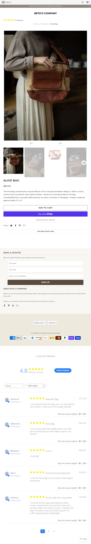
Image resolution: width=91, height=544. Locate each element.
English (40, 322)
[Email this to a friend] (24, 225)
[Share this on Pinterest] (19, 225)
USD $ (53, 322)
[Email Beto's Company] (17, 305)
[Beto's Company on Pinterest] (9, 305)
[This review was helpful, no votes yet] (80, 414)
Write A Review (63, 370)
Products (44, 24)
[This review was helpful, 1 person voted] (80, 463)
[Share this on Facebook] (15, 225)
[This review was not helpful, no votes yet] (84, 414)
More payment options (45, 220)
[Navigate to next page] (54, 531)
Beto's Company (45, 13)
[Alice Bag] (45, 86)
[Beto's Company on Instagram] (13, 305)
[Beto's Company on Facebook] (4, 305)
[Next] (59, 143)
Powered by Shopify (53, 333)
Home (35, 24)
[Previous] (31, 143)
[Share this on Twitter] (11, 225)
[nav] (6, 2)
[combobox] (15, 386)
